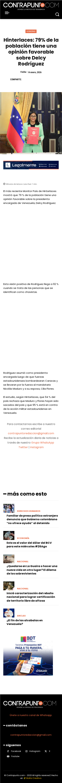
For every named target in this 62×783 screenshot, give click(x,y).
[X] (33, 79)
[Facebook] (25, 79)
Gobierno (31, 31)
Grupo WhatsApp (43, 442)
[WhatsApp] (48, 79)
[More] (48, 460)
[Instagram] (26, 751)
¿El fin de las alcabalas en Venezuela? (25, 622)
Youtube (15, 756)
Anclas (21, 616)
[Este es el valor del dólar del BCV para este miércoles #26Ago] (8, 535)
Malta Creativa (33, 778)
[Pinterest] (41, 79)
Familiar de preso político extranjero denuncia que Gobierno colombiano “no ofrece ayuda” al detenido (32, 519)
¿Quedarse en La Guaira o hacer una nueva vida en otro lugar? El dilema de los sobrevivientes (32, 569)
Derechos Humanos (28, 511)
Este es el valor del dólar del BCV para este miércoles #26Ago (29, 544)
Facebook (16, 751)
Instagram (37, 447)
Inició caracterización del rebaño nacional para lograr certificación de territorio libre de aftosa (31, 597)
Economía (23, 538)
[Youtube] (8, 756)
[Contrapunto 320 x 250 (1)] (28, 678)
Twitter (23, 447)
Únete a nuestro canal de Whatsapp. (31, 715)
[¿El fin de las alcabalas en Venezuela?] (8, 613)
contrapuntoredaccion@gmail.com (31, 433)
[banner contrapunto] (31, 171)
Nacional (22, 562)
